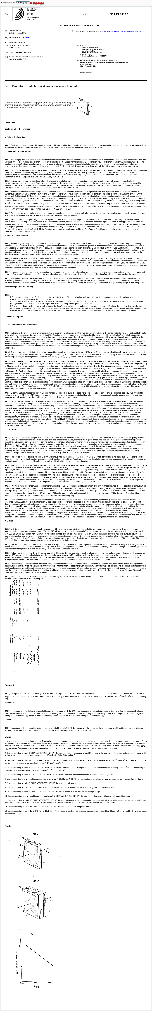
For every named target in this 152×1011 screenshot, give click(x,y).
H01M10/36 (115, 31)
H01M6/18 (106, 31)
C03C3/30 (138, 31)
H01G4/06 (122, 31)
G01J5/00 (130, 31)
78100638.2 (26, 37)
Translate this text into (8, 3)
